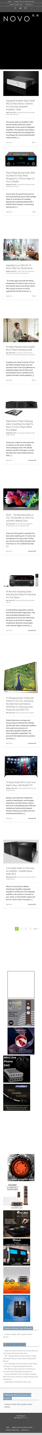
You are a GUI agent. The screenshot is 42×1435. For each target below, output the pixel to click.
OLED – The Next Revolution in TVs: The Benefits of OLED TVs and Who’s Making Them (20, 518)
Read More (9, 142)
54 (35, 212)
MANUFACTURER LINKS (12, 1430)
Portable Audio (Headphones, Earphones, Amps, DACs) (20, 355)
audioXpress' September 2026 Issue (18, 1382)
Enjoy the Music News (15, 1344)
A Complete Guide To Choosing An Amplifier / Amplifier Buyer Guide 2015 (20, 871)
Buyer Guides (23, 353)
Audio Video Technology (24, 271)
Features (12, 114)
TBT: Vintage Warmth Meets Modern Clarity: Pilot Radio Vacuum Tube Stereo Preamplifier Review (19, 1358)
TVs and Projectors (24, 273)
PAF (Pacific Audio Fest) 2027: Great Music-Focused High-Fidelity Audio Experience (19, 1370)
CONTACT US (25, 1430)
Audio (18, 112)
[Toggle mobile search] (33, 15)
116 (34, 380)
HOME (7, 1427)
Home (17, 114)
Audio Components (26, 112)
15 (35, 296)
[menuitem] (9, 1)
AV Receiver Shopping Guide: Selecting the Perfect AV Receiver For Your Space (21, 594)
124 (34, 142)
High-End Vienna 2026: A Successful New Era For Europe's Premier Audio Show (20, 1352)
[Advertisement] (21, 45)
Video (27, 525)
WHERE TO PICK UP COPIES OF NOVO (22, 1427)
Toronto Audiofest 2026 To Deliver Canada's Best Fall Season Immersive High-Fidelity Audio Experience (20, 1376)
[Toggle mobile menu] (38, 15)
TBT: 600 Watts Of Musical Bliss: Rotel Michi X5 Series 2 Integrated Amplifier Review (20, 1365)
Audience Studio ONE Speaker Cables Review (17, 1335)
